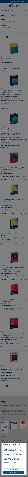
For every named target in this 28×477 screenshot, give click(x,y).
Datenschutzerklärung (10, 462)
